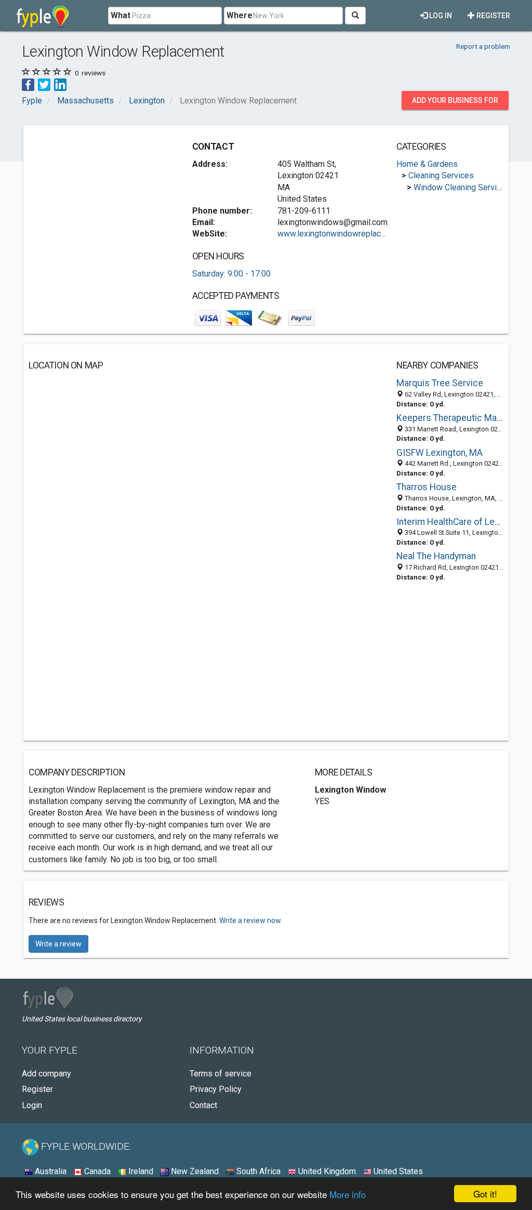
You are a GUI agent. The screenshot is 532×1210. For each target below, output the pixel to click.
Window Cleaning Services (462, 187)
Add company (46, 1074)
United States (397, 1171)
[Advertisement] (106, 195)
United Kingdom (326, 1171)
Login (32, 1105)
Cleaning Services (441, 175)
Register (492, 15)
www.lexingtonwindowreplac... (331, 234)
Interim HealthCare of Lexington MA (449, 522)
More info (347, 1194)
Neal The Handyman (436, 556)
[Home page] (43, 16)
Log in (440, 15)
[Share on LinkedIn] (60, 84)
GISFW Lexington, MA (439, 453)
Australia (49, 1171)
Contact (203, 1105)
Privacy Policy (216, 1089)
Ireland (139, 1171)
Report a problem (483, 46)
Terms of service (220, 1074)
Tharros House (426, 487)
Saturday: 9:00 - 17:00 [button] (231, 274)
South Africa (257, 1171)
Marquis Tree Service (439, 383)
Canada (96, 1171)
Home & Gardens (427, 164)
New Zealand (194, 1171)
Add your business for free (455, 103)
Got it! (485, 1193)
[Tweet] (44, 84)
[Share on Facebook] (28, 84)
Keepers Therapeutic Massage (449, 418)
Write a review (58, 944)
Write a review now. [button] (250, 920)
